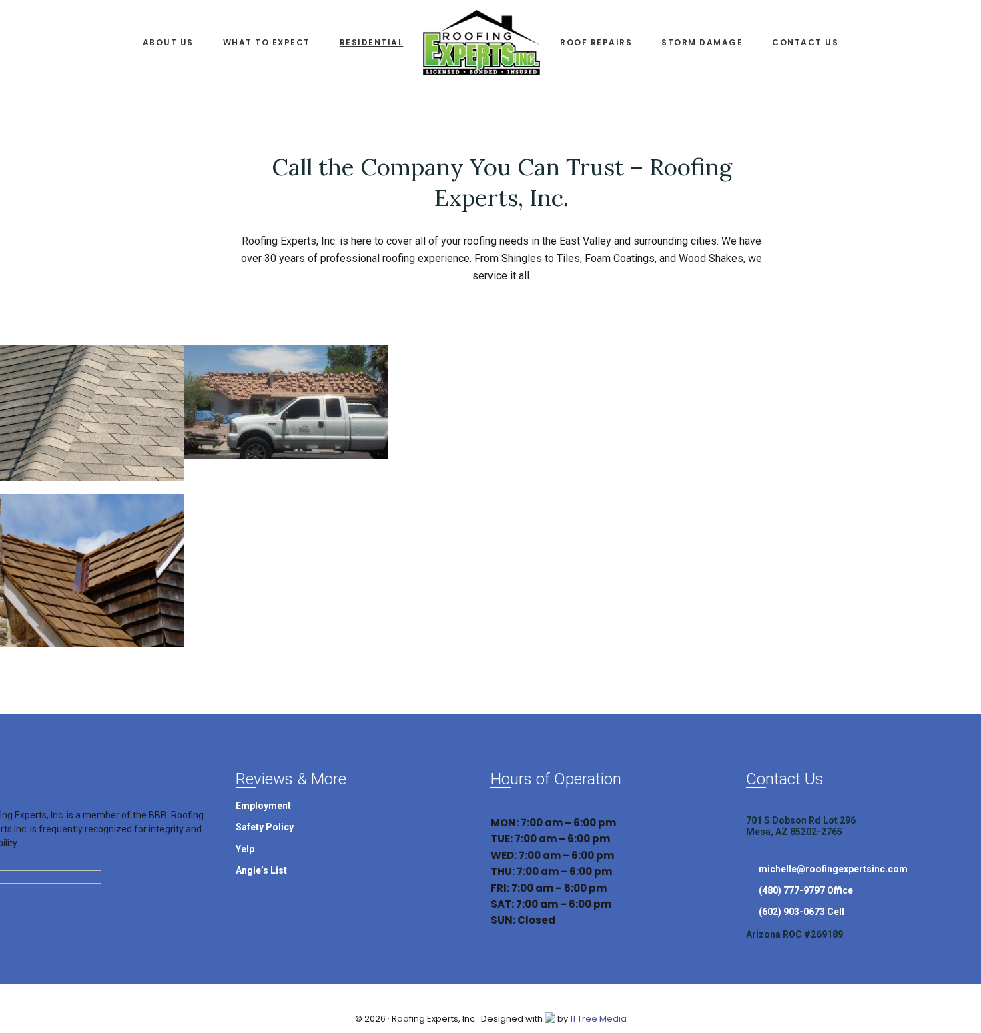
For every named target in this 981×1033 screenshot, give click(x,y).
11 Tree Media (598, 1018)
